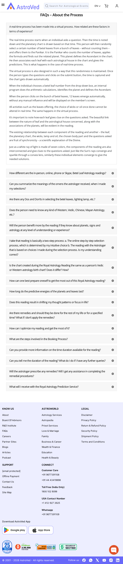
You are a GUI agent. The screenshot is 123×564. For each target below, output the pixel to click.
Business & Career (52, 441)
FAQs (5, 430)
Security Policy (89, 430)
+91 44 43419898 (51, 480)
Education (47, 452)
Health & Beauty (50, 457)
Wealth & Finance (51, 447)
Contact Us (8, 481)
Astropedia (47, 420)
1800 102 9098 (49, 491)
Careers (6, 436)
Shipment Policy (90, 436)
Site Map (7, 492)
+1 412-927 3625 (51, 502)
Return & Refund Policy (93, 425)
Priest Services (50, 425)
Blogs (5, 447)
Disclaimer (87, 415)
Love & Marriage (50, 430)
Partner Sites (9, 441)
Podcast (6, 457)
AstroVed (25, 560)
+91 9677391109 (50, 514)
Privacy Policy (88, 420)
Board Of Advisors (11, 420)
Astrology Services (52, 415)
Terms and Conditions (93, 441)
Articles (6, 452)
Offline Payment (10, 476)
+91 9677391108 (50, 474)
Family (45, 436)
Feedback (7, 487)
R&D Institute (9, 425)
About (5, 415)
